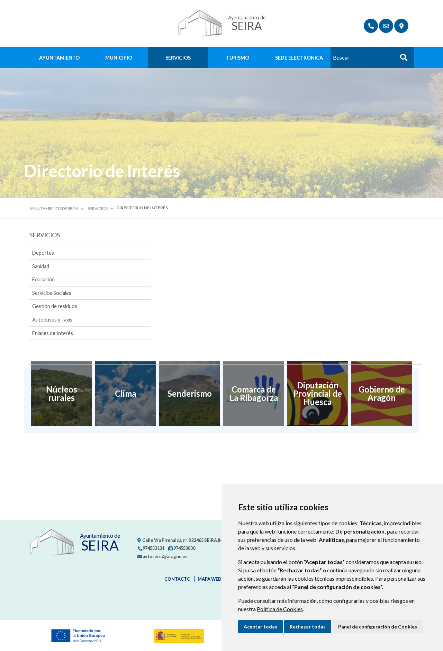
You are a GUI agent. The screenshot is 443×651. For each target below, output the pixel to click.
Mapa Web (209, 579)
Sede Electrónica (299, 58)
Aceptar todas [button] (260, 627)
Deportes (43, 253)
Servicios (178, 58)
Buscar (401, 59)
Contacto (177, 579)
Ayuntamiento (59, 58)
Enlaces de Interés (52, 333)
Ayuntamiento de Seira (54, 208)
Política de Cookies (280, 609)
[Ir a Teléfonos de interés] (371, 26)
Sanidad (40, 266)
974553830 (184, 548)
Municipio (118, 58)
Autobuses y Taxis (52, 320)
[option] (61, 393)
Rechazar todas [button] (308, 627)
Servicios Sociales (51, 293)
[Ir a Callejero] (401, 26)
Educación (43, 279)
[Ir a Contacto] (386, 26)
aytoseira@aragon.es (164, 556)
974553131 (153, 548)
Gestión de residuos (54, 306)
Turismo (237, 58)
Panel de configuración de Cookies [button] (377, 627)
